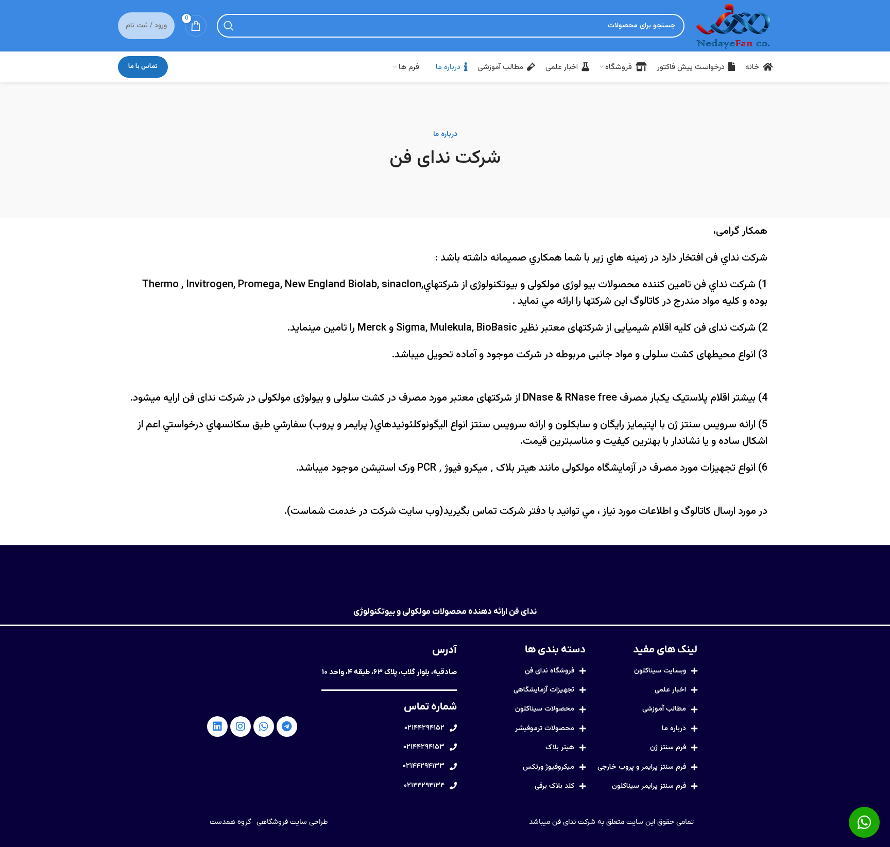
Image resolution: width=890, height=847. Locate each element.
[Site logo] (733, 26)
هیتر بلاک (559, 747)
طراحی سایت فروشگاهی (292, 822)
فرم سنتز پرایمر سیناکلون (649, 786)
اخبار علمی (670, 690)
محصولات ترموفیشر (544, 728)
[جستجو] (229, 26)
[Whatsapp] (263, 726)
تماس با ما (143, 66)
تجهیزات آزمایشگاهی (544, 690)
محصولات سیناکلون (544, 709)
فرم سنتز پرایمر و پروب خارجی (641, 767)
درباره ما (674, 728)
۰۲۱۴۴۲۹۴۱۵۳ (423, 747)
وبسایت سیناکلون (660, 671)
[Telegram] (287, 726)
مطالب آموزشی (664, 709)
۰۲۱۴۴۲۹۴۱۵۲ (424, 728)
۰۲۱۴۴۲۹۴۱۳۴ (424, 785)
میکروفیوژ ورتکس (548, 767)
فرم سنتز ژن (668, 747)
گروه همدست (230, 822)
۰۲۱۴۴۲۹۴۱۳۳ (423, 766)
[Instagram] (240, 726)
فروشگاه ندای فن (549, 671)
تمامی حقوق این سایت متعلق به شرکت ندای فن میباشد (611, 822)
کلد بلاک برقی (554, 786)
